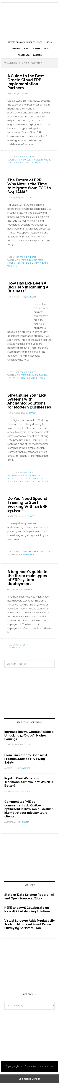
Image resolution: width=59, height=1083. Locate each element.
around (24, 160)
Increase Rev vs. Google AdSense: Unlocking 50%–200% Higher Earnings (29, 735)
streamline (13, 481)
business (41, 552)
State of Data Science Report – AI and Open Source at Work (29, 896)
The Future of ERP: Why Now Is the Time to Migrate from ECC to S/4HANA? (29, 186)
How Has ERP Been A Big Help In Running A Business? (27, 287)
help (18, 378)
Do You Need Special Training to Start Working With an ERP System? (27, 504)
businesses (13, 478)
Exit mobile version (30, 1078)
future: (11, 263)
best (31, 160)
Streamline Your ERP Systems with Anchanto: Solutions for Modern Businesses (29, 401)
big (36, 375)
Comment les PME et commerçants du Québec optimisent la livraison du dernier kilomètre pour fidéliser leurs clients (28, 809)
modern (32, 478)
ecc (31, 260)
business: (43, 375)
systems (24, 481)
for (25, 478)
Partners (36, 163)
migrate (20, 263)
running (31, 378)
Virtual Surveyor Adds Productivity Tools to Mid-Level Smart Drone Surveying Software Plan (29, 924)
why (15, 266)
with (40, 481)
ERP (42, 160)
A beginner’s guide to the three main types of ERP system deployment (27, 577)
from (40, 260)
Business (25, 555)
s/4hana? (34, 263)
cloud (37, 160)
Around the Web (28, 157)
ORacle (27, 163)
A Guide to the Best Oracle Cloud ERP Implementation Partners (25, 82)
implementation (15, 163)
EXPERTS (24, 645)
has (13, 378)
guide (48, 160)
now (27, 263)
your (46, 481)
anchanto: (26, 475)
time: (46, 263)
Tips (48, 552)
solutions (41, 478)
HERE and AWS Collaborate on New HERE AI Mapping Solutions (27, 909)
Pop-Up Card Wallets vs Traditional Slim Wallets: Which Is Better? (28, 782)
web (48, 163)
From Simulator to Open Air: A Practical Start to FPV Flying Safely (25, 758)
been (31, 375)
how (23, 378)
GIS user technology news (29, 12)
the (43, 163)
